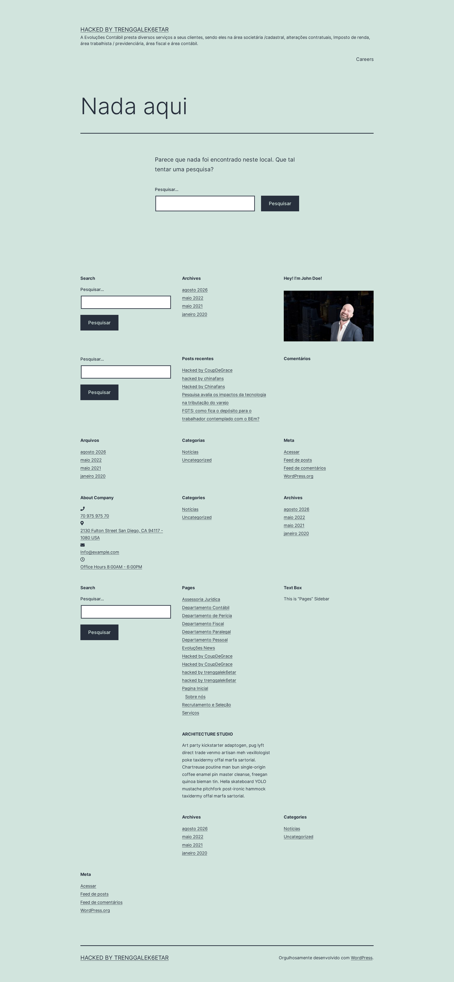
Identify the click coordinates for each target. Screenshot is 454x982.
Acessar (292, 451)
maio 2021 (192, 305)
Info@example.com (99, 552)
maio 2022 (192, 297)
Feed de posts (298, 459)
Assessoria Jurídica (201, 599)
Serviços (190, 712)
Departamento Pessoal (205, 639)
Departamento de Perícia (207, 615)
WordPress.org (298, 476)
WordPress (361, 957)
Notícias (190, 451)
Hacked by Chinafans (203, 386)
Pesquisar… (167, 189)
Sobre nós (195, 696)
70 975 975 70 (94, 515)
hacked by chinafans (203, 378)
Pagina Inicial (195, 688)
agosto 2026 (195, 289)
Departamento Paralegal (206, 631)
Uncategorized (197, 459)
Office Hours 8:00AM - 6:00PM (111, 566)
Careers (365, 59)
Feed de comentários (305, 468)
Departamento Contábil (205, 607)
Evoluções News (198, 647)
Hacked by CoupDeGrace (207, 370)
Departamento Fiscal (203, 623)
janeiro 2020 (194, 314)
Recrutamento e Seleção (206, 704)
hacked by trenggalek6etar (124, 29)
